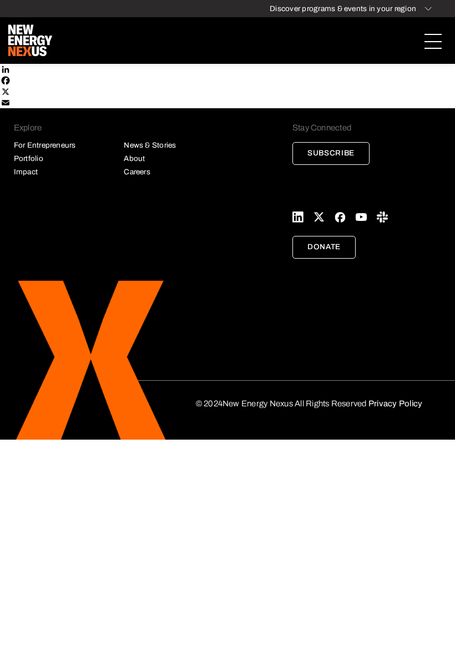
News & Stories (150, 145)
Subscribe (331, 153)
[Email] (227, 102)
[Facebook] (227, 80)
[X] (227, 91)
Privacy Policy (395, 403)
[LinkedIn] (227, 69)
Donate (324, 247)
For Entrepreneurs (45, 145)
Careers (137, 172)
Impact (26, 172)
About (134, 158)
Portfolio (28, 158)
